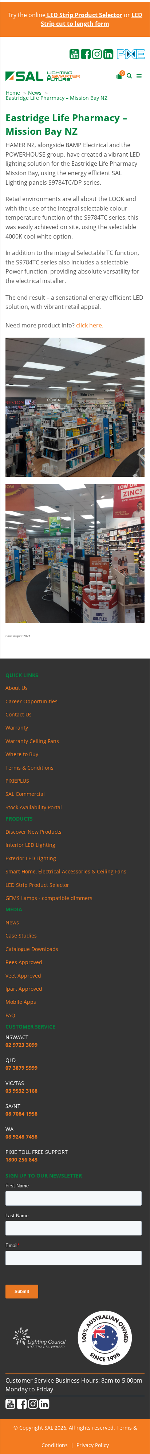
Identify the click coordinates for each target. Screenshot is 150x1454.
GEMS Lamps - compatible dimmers (48, 898)
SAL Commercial (25, 793)
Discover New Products (33, 831)
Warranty (16, 727)
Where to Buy (21, 754)
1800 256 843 (21, 1159)
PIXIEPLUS (17, 780)
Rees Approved (23, 962)
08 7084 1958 (21, 1113)
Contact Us (18, 714)
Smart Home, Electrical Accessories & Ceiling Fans (65, 871)
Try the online (65, 15)
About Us (16, 687)
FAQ (10, 1015)
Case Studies (21, 935)
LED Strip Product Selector (37, 884)
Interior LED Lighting (30, 844)
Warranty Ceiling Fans (32, 741)
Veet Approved (23, 975)
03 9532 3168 (21, 1090)
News (35, 92)
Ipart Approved (23, 988)
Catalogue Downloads (31, 949)
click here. (89, 325)
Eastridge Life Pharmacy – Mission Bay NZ (56, 97)
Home (13, 92)
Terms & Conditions (29, 767)
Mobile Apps (20, 1001)
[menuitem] (17, 92)
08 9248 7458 (21, 1136)
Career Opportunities (31, 701)
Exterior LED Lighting (30, 858)
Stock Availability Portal (33, 807)
